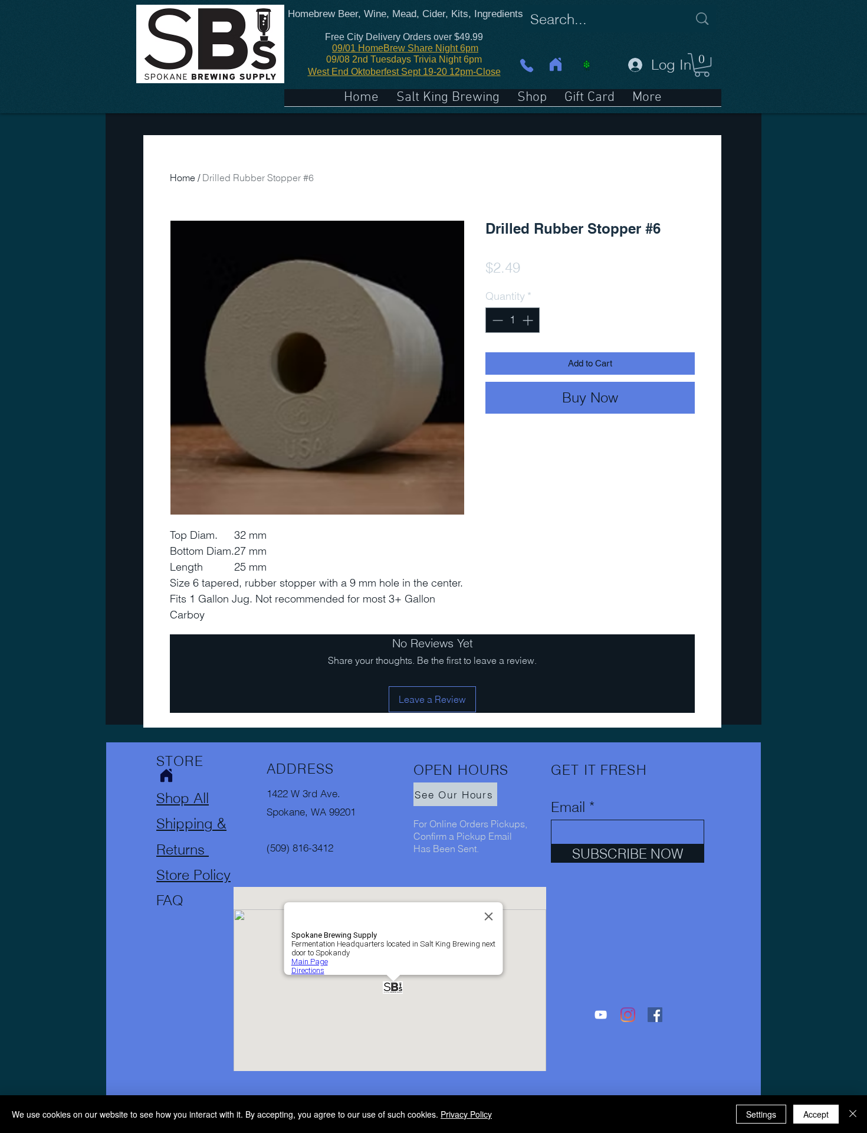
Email (568, 807)
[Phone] (526, 65)
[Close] (853, 1114)
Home (182, 178)
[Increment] (529, 320)
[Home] (555, 64)
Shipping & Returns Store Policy (193, 849)
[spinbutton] (512, 320)
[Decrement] (496, 320)
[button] (702, 65)
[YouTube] (600, 1014)
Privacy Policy (466, 1114)
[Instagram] (627, 1014)
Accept (816, 1114)
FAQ (169, 900)
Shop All (182, 798)
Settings (761, 1114)
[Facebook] (655, 1014)
